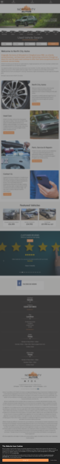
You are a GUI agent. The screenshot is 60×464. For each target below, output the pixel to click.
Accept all (25, 460)
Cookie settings (53, 460)
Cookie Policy (16, 453)
